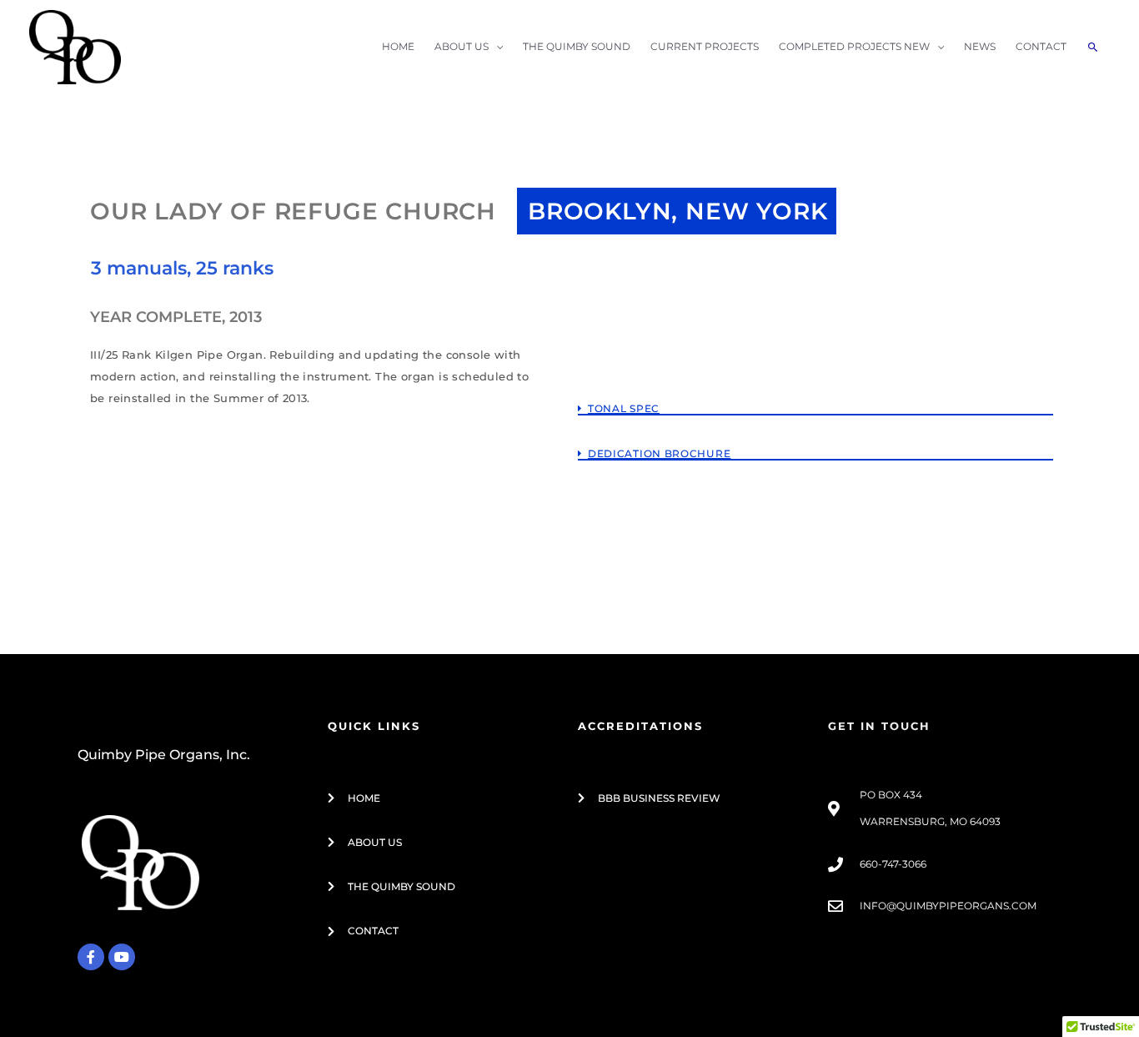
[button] (815, 392)
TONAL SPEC (624, 408)
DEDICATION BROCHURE (659, 453)
